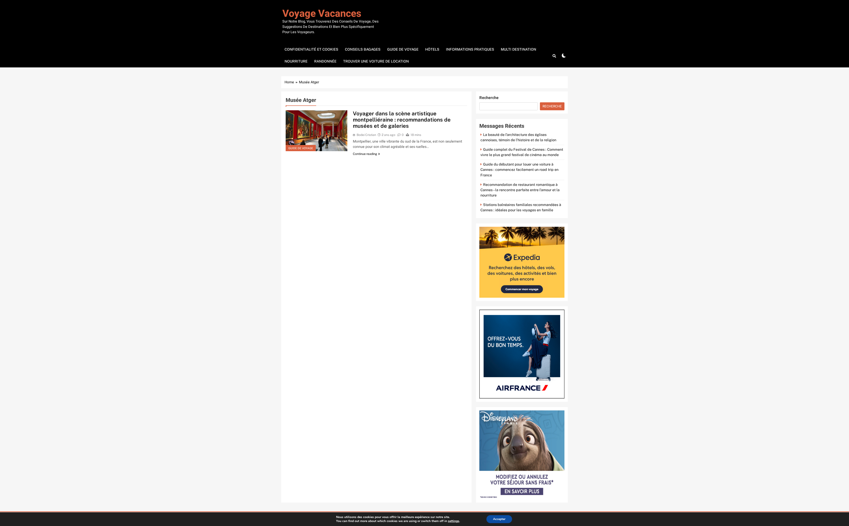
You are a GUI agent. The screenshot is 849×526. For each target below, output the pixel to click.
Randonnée (325, 61)
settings (453, 521)
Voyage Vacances (321, 13)
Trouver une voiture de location (376, 61)
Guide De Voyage (403, 49)
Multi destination (518, 49)
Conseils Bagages (363, 49)
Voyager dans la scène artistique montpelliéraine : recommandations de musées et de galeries (402, 119)
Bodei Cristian (366, 135)
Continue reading (365, 154)
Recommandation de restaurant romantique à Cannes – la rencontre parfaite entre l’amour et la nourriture (520, 190)
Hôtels (432, 49)
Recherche (489, 98)
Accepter (499, 519)
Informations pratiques (470, 49)
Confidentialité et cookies (311, 49)
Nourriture (296, 61)
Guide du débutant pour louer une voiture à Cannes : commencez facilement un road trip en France (519, 169)
